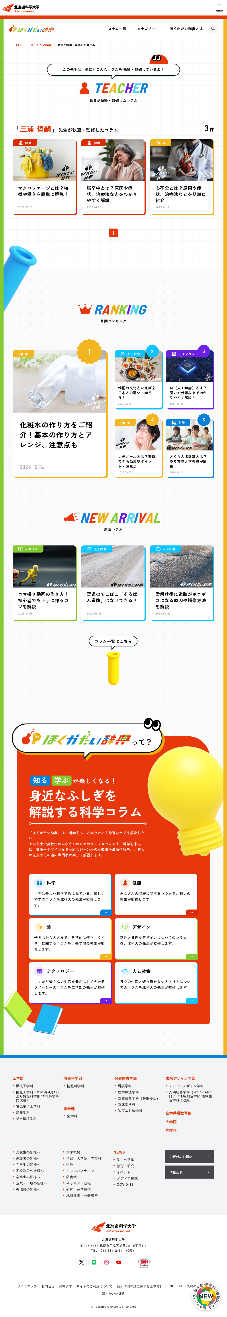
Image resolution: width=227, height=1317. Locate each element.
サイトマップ (27, 1286)
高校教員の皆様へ (30, 1170)
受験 (69, 1164)
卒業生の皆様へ (28, 1176)
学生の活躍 (125, 1159)
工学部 (18, 1078)
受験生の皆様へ (28, 1152)
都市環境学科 (26, 1118)
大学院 (171, 1121)
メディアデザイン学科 (186, 1085)
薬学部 (69, 1108)
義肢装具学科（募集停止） (139, 1098)
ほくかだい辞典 (113, 1293)
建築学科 (23, 1112)
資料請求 (65, 1286)
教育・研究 (125, 1165)
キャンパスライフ (80, 1170)
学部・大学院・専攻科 (83, 1158)
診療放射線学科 (130, 1110)
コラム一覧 (117, 28)
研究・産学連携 (78, 1189)
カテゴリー (146, 28)
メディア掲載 (127, 1178)
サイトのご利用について (94, 1286)
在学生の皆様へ (28, 1164)
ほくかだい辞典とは (186, 28)
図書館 (71, 1176)
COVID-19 (125, 1184)
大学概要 (73, 1152)
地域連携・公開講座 (82, 1195)
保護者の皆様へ (28, 1158)
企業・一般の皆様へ (31, 1183)
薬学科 (72, 1115)
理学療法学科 (128, 1092)
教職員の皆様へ (28, 1189)
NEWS (119, 1152)
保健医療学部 (126, 1078)
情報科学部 (73, 1078)
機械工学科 (24, 1085)
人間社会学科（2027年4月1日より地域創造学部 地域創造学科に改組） (190, 1096)
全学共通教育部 (179, 1112)
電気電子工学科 (28, 1106)
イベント (124, 1172)
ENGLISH (175, 1286)
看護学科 (125, 1085)
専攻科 (171, 1130)
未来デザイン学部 (180, 1078)
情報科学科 (75, 1085)
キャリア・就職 (78, 1183)
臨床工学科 (126, 1104)
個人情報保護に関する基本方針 (140, 1286)
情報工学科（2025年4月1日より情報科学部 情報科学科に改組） (37, 1096)
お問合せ (48, 1286)
